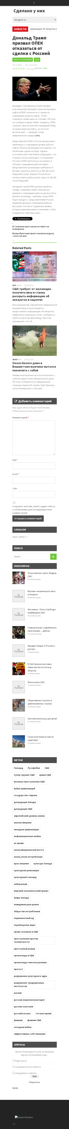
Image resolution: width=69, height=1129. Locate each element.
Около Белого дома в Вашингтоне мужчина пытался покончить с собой (34, 366)
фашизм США (34, 1020)
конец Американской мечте (29, 849)
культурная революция (26, 870)
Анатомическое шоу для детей (42, 718)
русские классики (23, 1006)
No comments (31, 65)
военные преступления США (29, 781)
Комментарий (20, 417)
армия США (45, 775)
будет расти (21, 1060)
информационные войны (27, 836)
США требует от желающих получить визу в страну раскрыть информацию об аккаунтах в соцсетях (31, 294)
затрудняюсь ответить (26, 1073)
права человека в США (26, 931)
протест (18, 969)
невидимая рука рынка (26, 904)
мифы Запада (21, 897)
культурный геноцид (25, 877)
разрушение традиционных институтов (29, 984)
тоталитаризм (43, 1013)
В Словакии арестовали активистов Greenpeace (30, 228)
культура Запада (42, 863)
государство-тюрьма (25, 795)
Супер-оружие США (24, 775)
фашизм (18, 1020)
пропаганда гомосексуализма (30, 962)
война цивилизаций (24, 788)
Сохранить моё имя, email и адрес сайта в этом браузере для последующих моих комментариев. (33, 509)
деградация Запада (25, 802)
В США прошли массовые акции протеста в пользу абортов (40, 667)
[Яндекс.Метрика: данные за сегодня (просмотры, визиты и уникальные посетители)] (24, 1117)
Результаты (34, 1082)
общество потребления (27, 911)
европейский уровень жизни (29, 815)
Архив (15, 1088)
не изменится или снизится (28, 1066)
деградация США (23, 809)
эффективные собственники (29, 1033)
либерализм (20, 884)
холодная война (22, 1027)
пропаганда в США (24, 955)
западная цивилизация (26, 829)
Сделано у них (29, 11)
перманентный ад (24, 918)
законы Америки (22, 822)
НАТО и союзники (22, 59)
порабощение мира (24, 925)
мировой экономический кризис (31, 890)
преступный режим (24, 948)
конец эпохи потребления (28, 856)
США (37, 59)
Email (15, 474)
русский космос (22, 1013)
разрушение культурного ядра (30, 976)
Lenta (37, 135)
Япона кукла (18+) (36, 682)
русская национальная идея (29, 999)
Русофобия (34, 768)
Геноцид (18, 768)
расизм (18, 993)
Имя (15, 460)
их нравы (19, 843)
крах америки (21, 863)
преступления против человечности (26, 940)
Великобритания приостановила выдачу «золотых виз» (33, 235)
